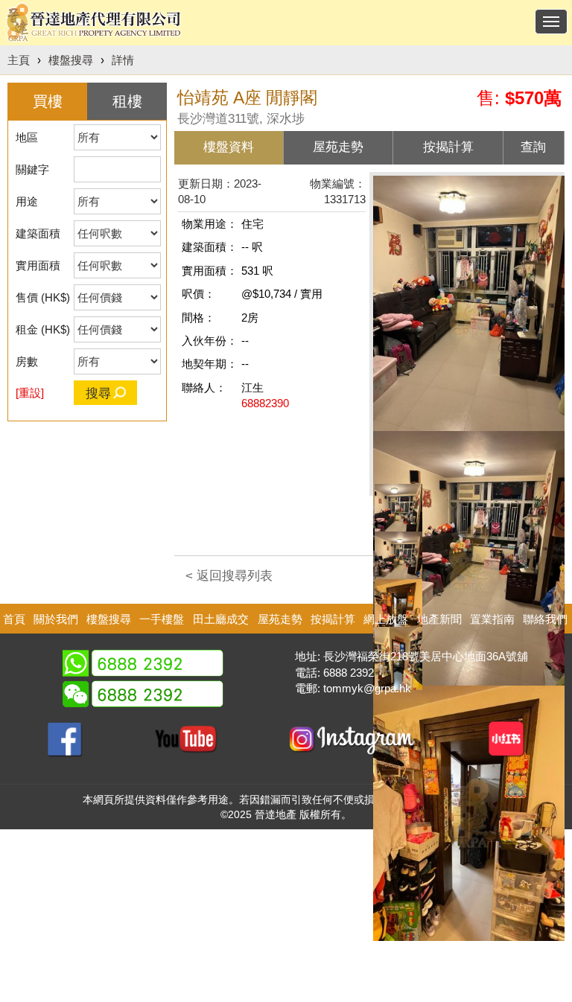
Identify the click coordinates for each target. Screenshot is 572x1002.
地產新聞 (439, 619)
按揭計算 (333, 619)
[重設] (30, 392)
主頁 (18, 60)
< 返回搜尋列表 (229, 576)
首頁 (14, 619)
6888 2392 (348, 672)
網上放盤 (385, 619)
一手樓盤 (161, 619)
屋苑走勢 (280, 619)
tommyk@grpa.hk (367, 688)
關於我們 (56, 619)
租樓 (127, 101)
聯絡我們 (545, 619)
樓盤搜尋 (70, 60)
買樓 (48, 101)
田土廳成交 (221, 619)
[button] (397, 506)
